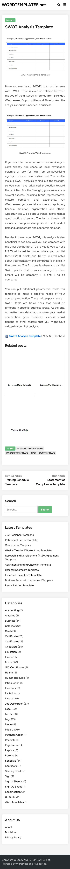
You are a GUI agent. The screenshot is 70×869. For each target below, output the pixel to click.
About (8, 827)
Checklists (11, 646)
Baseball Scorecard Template (22, 569)
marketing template (17, 453)
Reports (9, 750)
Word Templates (14, 802)
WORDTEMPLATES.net (24, 4)
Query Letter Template (18, 545)
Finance (9, 657)
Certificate (11, 636)
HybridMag (40, 863)
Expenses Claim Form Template (23, 575)
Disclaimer (11, 832)
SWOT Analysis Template (25, 336)
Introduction (12, 682)
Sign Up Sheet (13, 786)
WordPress (22, 863)
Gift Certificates (14, 667)
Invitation (10, 693)
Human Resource (15, 677)
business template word (29, 448)
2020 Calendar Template (19, 534)
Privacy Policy (13, 837)
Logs (7, 719)
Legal (8, 708)
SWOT (33, 453)
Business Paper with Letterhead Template (29, 580)
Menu (8, 724)
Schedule (10, 760)
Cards (8, 631)
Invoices (10, 698)
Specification (13, 791)
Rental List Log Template (19, 585)
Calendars (11, 625)
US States (11, 797)
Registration (12, 745)
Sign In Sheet (13, 781)
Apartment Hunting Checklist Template (28, 564)
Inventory (10, 688)
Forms (8, 662)
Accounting (12, 610)
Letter (8, 714)
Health (9, 672)
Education (11, 651)
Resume (9, 755)
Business (10, 20)
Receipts (10, 740)
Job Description (14, 703)
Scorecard (11, 765)
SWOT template (47, 453)
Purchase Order (14, 734)
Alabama (10, 615)
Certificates (12, 641)
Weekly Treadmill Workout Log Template (28, 550)
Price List (10, 729)
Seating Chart (13, 771)
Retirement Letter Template (21, 540)
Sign (7, 776)
